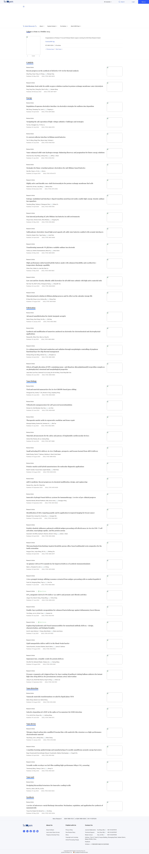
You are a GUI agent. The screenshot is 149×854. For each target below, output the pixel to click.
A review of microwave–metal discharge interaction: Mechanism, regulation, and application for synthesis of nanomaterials (64, 806)
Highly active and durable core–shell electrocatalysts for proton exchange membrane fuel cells (59, 183)
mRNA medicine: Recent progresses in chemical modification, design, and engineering (56, 482)
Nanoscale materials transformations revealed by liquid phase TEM (50, 696)
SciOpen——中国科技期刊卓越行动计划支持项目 (97, 844)
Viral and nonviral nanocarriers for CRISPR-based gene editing (51, 389)
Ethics (67, 834)
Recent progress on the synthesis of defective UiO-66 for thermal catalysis (52, 71)
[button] (27, 46)
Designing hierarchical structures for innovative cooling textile (48, 785)
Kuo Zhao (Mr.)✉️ (101, 832)
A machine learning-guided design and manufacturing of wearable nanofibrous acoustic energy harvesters (64, 750)
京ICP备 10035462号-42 (66, 852)
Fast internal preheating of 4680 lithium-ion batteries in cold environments (53, 216)
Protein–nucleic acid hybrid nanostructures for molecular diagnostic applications (55, 466)
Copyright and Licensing (72, 837)
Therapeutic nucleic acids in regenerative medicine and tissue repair (50, 420)
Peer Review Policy (70, 832)
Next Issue (59, 49)
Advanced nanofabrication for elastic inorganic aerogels (46, 316)
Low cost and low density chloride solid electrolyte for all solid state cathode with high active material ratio (64, 280)
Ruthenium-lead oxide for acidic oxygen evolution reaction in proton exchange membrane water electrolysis (64, 86)
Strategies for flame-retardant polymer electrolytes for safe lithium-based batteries (55, 168)
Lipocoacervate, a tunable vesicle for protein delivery (45, 659)
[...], (46, 74)
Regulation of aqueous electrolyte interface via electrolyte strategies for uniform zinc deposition (60, 106)
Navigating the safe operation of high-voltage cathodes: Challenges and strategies (55, 122)
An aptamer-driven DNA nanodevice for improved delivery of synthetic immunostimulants (58, 564)
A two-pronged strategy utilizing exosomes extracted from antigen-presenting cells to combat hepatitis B (63, 579)
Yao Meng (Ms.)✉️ (101, 830)
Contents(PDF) (49, 41)
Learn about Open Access (53, 832)
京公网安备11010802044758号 (81, 852)
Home (26, 6)
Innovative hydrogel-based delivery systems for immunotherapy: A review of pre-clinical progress (61, 497)
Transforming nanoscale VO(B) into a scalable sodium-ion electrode (50, 247)
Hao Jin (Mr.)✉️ (101, 834)
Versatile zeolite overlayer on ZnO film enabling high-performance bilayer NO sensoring (57, 765)
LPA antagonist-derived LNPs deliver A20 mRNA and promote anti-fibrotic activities (56, 595)
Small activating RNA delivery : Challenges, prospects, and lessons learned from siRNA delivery (62, 451)
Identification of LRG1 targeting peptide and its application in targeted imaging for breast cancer (60, 513)
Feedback (87, 841)
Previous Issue (50, 49)
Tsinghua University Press (52, 834)
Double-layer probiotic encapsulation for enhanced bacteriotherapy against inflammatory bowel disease (63, 610)
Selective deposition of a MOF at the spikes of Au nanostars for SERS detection (54, 712)
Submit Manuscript (30, 26)
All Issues (41, 6)
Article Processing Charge (72, 839)
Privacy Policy (69, 830)
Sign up (144, 1)
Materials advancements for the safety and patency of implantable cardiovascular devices (57, 436)
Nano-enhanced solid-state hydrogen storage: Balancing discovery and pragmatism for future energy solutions (65, 152)
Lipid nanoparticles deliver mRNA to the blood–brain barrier (47, 643)
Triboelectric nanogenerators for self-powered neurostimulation (49, 405)
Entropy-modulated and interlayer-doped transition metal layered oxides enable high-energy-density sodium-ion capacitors (65, 200)
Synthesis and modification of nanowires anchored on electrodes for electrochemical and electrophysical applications (63, 332)
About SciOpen (50, 830)
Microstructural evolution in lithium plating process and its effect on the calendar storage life (59, 296)
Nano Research (35, 14)
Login (133, 1)
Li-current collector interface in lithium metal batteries (45, 137)
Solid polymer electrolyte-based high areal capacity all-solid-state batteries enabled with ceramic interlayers (64, 232)
